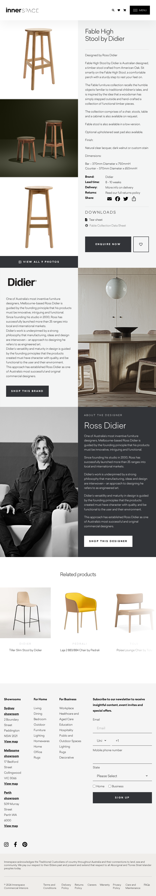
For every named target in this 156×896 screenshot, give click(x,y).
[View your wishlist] (119, 10)
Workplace (66, 708)
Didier (109, 177)
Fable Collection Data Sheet (107, 225)
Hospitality (66, 730)
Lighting (39, 735)
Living (37, 708)
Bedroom (40, 719)
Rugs (37, 757)
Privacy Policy (117, 886)
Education (66, 724)
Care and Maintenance (133, 886)
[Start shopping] (125, 10)
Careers (92, 884)
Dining (38, 713)
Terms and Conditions (49, 886)
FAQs (147, 884)
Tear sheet (95, 220)
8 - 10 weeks (113, 182)
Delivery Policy (66, 886)
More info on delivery (119, 187)
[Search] (113, 10)
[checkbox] (122, 786)
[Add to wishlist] (141, 244)
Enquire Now (108, 244)
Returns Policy (79, 886)
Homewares (42, 741)
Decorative (66, 757)
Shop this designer (108, 541)
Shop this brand (27, 391)
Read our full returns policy (122, 193)
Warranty (105, 884)
